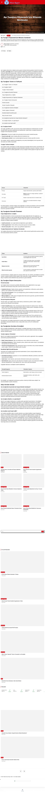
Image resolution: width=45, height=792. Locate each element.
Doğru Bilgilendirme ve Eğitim (9, 94)
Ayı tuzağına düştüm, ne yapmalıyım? (10, 120)
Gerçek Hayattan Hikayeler (8, 105)
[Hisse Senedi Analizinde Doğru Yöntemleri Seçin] (11, 502)
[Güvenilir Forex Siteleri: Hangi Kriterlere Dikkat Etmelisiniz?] (22, 723)
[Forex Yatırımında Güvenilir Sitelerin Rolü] (22, 749)
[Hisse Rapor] (12, 2)
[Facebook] (20, 771)
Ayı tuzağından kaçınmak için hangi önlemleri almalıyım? (14, 118)
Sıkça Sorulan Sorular (7, 115)
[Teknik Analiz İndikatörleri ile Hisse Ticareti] (33, 483)
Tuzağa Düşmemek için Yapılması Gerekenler (12, 97)
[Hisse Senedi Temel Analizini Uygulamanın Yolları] (33, 463)
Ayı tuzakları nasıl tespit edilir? (9, 123)
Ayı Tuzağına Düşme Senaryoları (9, 100)
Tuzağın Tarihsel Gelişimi (7, 89)
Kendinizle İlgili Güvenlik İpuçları (9, 112)
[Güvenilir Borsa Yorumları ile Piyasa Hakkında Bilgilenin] (11, 463)
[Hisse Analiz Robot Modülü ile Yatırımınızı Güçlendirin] (33, 502)
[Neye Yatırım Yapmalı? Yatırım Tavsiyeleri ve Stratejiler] (22, 644)
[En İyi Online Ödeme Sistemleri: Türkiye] (22, 564)
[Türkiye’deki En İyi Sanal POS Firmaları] (22, 617)
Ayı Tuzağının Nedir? (7, 87)
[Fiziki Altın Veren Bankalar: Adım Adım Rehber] (22, 671)
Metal (24, 193)
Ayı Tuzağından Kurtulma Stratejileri (10, 107)
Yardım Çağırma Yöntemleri (8, 110)
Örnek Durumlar (5, 102)
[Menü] (2, 2)
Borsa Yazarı (7, 43)
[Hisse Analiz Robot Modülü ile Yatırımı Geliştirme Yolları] (11, 483)
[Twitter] (24, 771)
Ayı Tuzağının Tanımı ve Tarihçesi (9, 84)
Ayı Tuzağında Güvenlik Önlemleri (9, 92)
